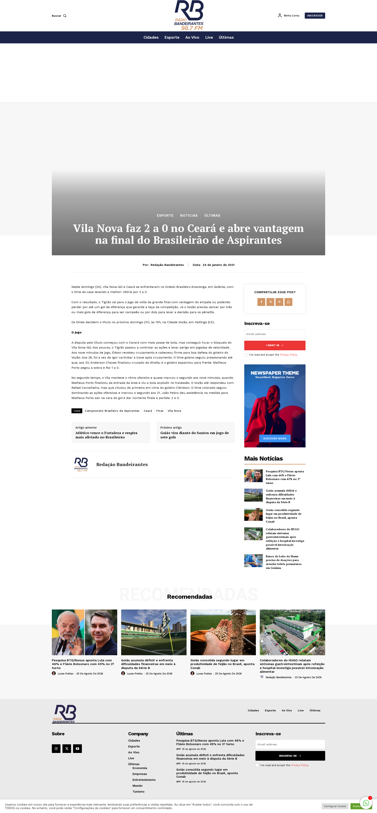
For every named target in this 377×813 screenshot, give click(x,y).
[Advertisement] (188, 72)
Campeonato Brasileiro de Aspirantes (112, 410)
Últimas (212, 215)
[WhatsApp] (288, 302)
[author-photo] (54, 673)
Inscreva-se (288, 755)
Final (159, 410)
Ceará (148, 410)
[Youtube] (77, 748)
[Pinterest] (279, 302)
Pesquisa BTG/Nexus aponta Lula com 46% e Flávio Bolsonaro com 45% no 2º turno (285, 477)
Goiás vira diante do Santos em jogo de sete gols (194, 435)
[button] (60, 16)
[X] (270, 302)
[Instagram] (56, 748)
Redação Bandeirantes (167, 265)
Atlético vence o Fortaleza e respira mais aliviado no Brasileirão (106, 435)
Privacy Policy (288, 354)
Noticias (189, 215)
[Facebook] (261, 302)
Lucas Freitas (65, 673)
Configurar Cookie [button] (335, 806)
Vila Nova (174, 410)
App (178, 749)
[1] (366, 805)
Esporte (165, 215)
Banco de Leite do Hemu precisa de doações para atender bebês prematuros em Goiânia (284, 562)
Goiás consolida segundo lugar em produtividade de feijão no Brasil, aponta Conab (283, 515)
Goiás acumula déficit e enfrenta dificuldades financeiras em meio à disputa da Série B (281, 496)
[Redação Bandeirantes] (80, 464)
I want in (272, 345)
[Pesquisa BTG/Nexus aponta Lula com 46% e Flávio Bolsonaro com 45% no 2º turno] (253, 475)
